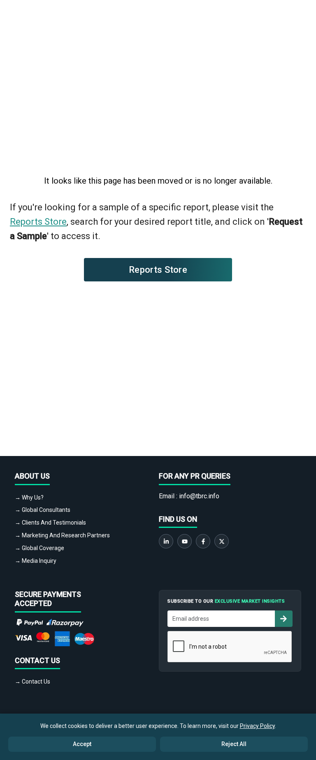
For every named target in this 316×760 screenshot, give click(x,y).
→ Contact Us (32, 681)
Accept (82, 744)
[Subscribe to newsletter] (283, 618)
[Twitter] (221, 541)
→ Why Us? (29, 497)
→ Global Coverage (39, 548)
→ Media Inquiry (35, 560)
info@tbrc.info (199, 496)
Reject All (233, 744)
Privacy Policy (257, 726)
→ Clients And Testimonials (50, 522)
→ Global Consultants (42, 510)
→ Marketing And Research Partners (62, 535)
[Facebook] (203, 541)
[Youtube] (184, 541)
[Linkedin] (166, 541)
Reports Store (38, 221)
